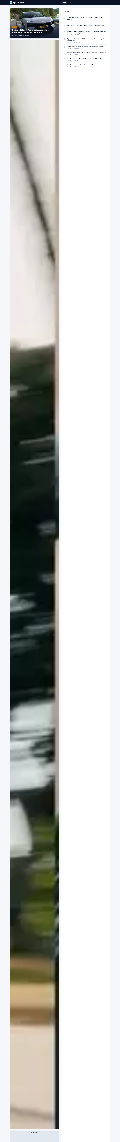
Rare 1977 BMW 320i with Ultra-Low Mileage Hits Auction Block (85, 25)
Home (64, 2)
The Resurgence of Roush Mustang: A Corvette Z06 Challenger (85, 58)
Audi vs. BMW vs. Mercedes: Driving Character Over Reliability (85, 46)
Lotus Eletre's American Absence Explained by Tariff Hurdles (30, 31)
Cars (70, 2)
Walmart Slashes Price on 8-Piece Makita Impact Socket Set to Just (86, 52)
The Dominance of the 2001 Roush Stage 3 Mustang (82, 64)
